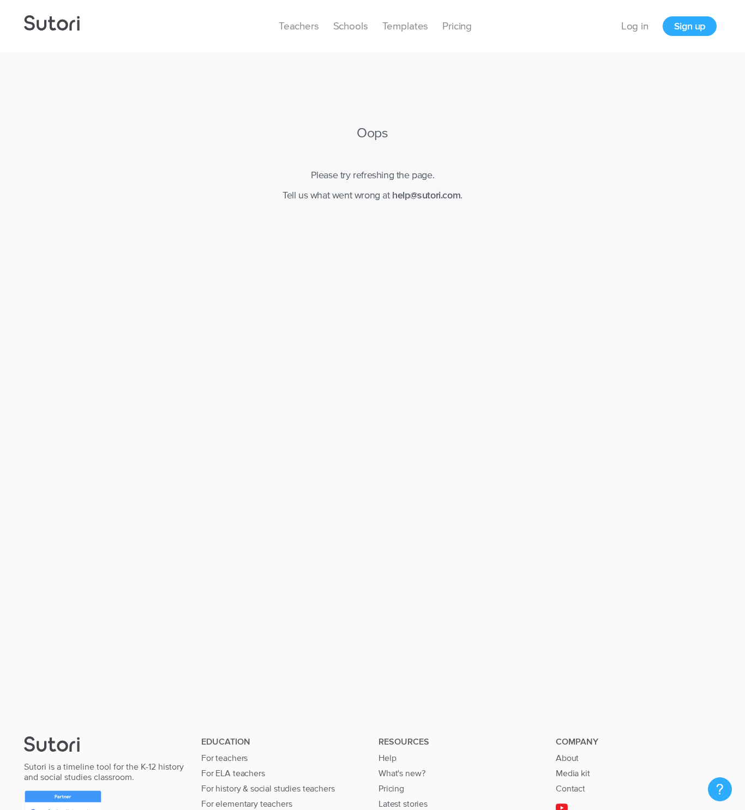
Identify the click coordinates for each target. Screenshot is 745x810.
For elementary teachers (246, 803)
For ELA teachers (233, 773)
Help (387, 758)
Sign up (689, 26)
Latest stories (403, 803)
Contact (570, 788)
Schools (350, 26)
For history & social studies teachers (267, 788)
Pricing (457, 26)
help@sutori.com (426, 195)
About (567, 758)
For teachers (224, 758)
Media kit (573, 773)
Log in (634, 26)
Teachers (299, 26)
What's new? (401, 773)
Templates (405, 26)
